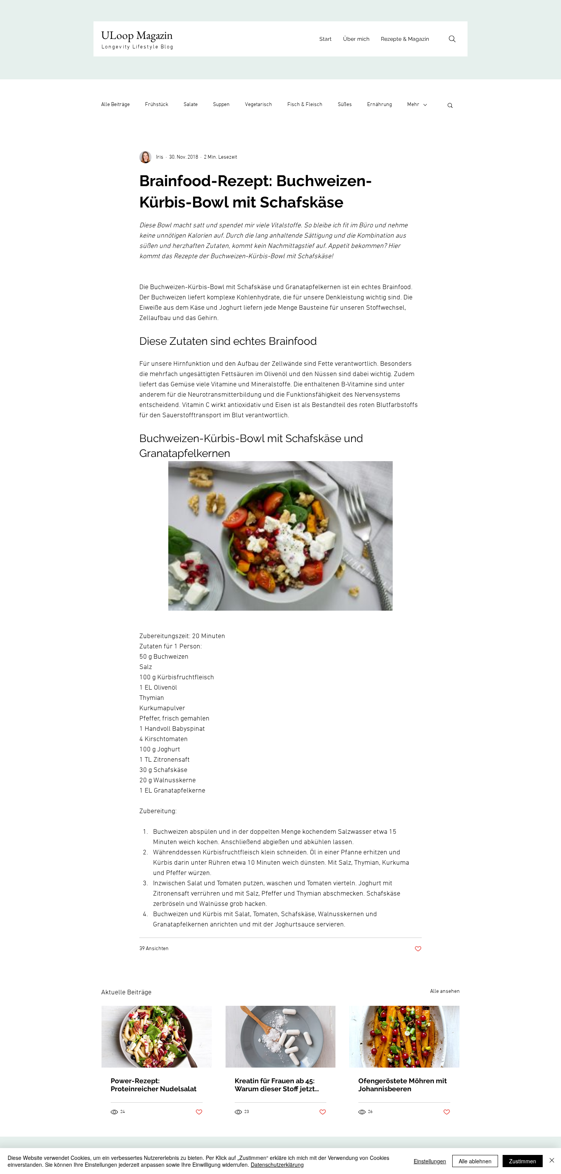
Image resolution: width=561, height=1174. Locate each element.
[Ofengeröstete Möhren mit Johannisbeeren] (404, 1037)
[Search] (452, 39)
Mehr (413, 104)
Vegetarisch (258, 104)
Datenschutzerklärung (277, 1164)
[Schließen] (551, 1161)
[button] (450, 105)
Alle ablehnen (475, 1161)
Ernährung (379, 104)
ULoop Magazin (137, 34)
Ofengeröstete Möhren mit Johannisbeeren (402, 1085)
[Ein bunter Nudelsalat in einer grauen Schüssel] (157, 1037)
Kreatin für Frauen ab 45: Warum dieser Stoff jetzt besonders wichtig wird (275, 1085)
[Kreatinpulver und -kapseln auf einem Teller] (281, 1037)
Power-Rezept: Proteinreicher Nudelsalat (154, 1085)
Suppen (221, 104)
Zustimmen (522, 1161)
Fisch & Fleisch (304, 104)
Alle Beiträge (115, 104)
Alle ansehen (445, 991)
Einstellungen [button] (430, 1161)
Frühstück (156, 104)
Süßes (345, 104)
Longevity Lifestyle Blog (138, 47)
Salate (191, 104)
